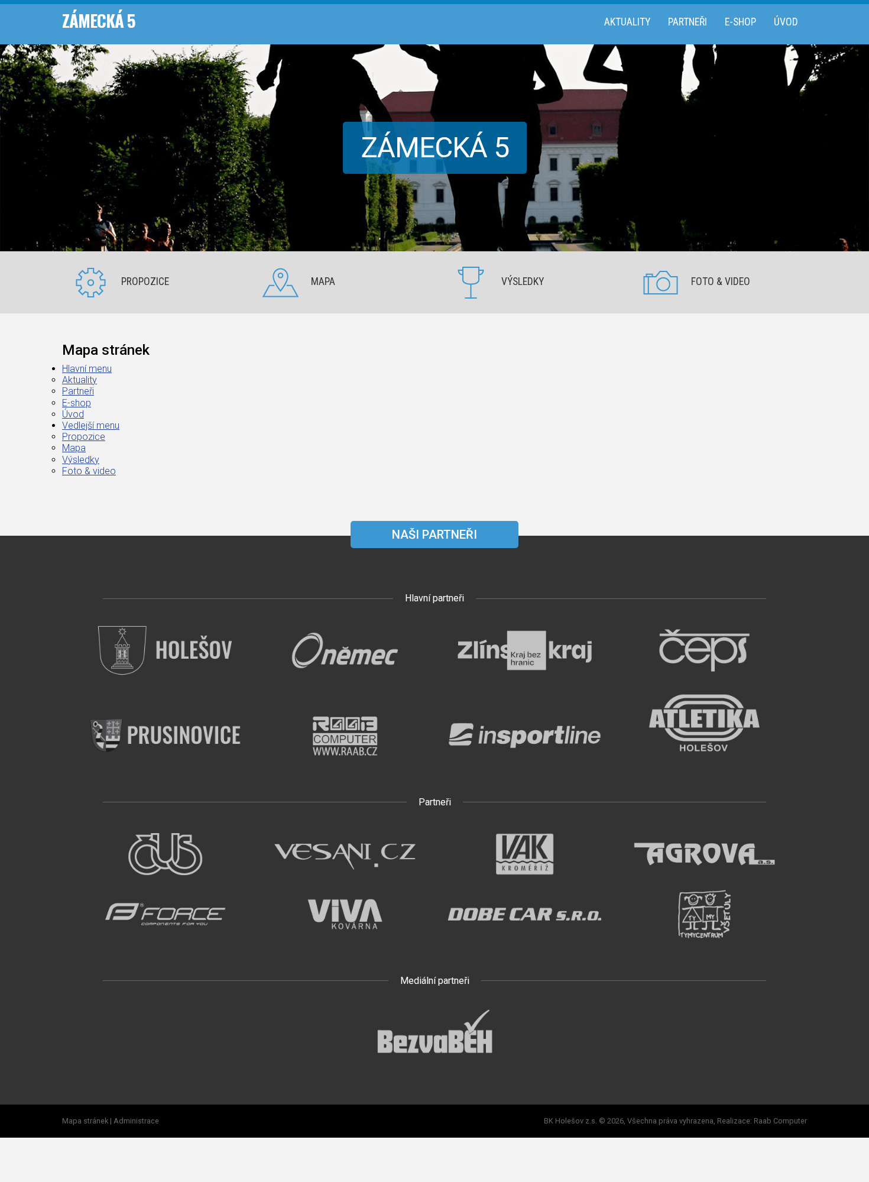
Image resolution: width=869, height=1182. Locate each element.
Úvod (786, 22)
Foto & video (720, 281)
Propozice (145, 281)
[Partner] (165, 676)
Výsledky (522, 281)
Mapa (323, 281)
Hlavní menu (87, 368)
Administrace (136, 1120)
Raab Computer (780, 1120)
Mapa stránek (85, 1120)
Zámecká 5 (98, 20)
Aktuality (627, 22)
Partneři (687, 22)
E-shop (740, 22)
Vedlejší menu (90, 425)
